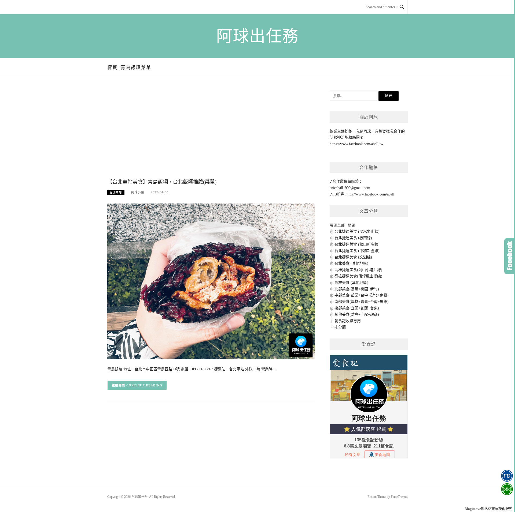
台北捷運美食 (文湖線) (353, 257)
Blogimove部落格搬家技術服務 (488, 509)
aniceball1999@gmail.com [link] (350, 188)
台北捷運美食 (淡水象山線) (357, 231)
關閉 (351, 225)
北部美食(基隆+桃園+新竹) (356, 289)
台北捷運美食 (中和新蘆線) (357, 251)
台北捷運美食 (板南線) (353, 238)
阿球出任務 (257, 36)
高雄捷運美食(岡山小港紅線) (358, 270)
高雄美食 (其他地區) (351, 283)
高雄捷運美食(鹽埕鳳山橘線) (358, 276)
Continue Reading (144, 385)
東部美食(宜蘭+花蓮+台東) (356, 308)
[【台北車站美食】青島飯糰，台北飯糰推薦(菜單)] (211, 281)
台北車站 (116, 192)
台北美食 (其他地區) (351, 263)
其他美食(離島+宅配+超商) (356, 315)
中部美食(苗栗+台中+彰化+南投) (361, 295)
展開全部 (337, 225)
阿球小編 (137, 192)
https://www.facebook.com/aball (369, 194)
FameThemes (399, 497)
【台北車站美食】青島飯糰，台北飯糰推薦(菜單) (161, 182)
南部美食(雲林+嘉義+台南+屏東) (361, 302)
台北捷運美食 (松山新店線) (357, 244)
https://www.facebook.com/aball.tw (356, 144)
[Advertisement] (211, 133)
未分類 (340, 327)
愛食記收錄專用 (347, 321)
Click (509, 256)
